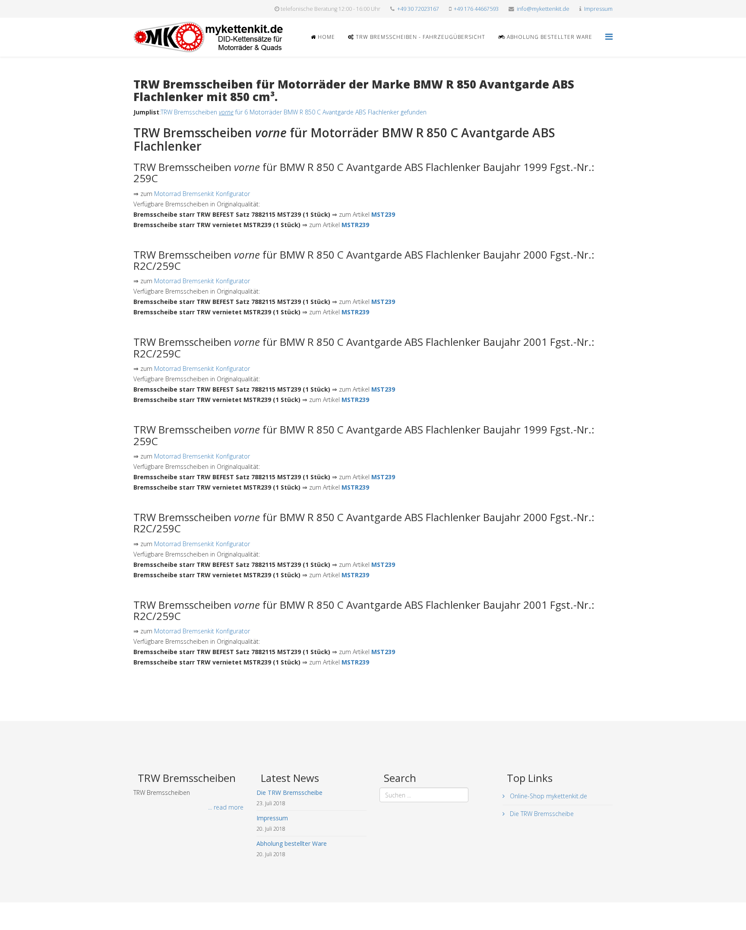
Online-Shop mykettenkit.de (547, 796)
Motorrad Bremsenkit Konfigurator (202, 194)
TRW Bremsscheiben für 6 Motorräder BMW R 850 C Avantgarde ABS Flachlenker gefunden (294, 112)
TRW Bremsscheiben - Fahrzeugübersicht (419, 37)
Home (325, 37)
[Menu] (609, 36)
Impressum (598, 9)
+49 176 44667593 (476, 9)
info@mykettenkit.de (543, 9)
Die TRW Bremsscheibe (541, 814)
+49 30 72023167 (418, 9)
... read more (225, 807)
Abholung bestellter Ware (548, 37)
